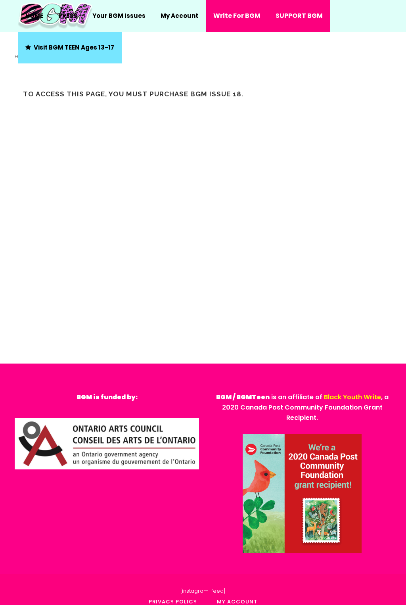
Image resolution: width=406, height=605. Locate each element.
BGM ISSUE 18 (215, 94)
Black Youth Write (352, 397)
